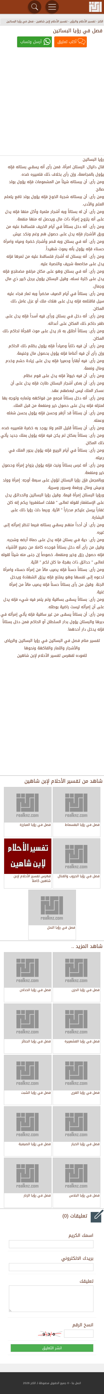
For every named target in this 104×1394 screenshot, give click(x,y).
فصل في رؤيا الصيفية (35, 1144)
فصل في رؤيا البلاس (84, 1195)
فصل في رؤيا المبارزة (35, 825)
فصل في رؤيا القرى (85, 1093)
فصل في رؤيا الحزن (86, 990)
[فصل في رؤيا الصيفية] (27, 1124)
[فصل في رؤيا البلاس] (76, 1175)
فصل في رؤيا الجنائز (36, 1041)
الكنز (100, 21)
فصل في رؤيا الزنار (37, 1195)
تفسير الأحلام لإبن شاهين (51, 21)
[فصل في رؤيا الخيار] (76, 1124)
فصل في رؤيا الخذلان (35, 990)
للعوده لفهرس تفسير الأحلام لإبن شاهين (52, 655)
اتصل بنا (76, 1383)
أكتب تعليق (67, 42)
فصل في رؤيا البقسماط (82, 825)
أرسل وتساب (31, 42)
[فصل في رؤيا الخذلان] (27, 970)
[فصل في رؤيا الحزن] (76, 970)
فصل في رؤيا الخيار (85, 1144)
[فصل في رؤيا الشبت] (27, 1072)
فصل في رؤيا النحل (61, 928)
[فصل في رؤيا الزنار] (27, 1175)
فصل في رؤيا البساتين (20, 21)
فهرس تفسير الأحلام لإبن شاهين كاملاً (32, 879)
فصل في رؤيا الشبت (36, 1093)
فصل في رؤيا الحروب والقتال (79, 876)
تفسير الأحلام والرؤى (82, 21)
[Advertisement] (52, 102)
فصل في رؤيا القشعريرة (82, 1041)
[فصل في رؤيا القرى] (76, 1072)
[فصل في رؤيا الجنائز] (27, 1021)
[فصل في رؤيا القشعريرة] (76, 1021)
